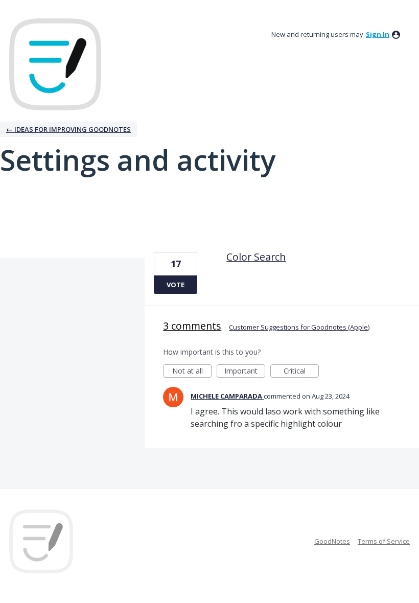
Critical (301, 372)
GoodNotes (332, 541)
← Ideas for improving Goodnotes (68, 129)
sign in (377, 34)
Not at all (192, 372)
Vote (175, 284)
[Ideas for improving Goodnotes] (55, 64)
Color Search (256, 257)
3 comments (192, 326)
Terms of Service (384, 541)
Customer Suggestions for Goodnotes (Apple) (299, 327)
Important (244, 372)
